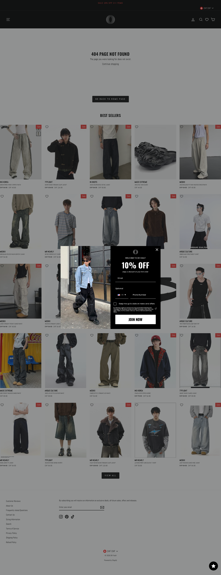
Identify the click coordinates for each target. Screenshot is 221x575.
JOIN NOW (135, 319)
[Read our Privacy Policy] (156, 308)
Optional (119, 288)
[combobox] (121, 295)
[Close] (157, 249)
